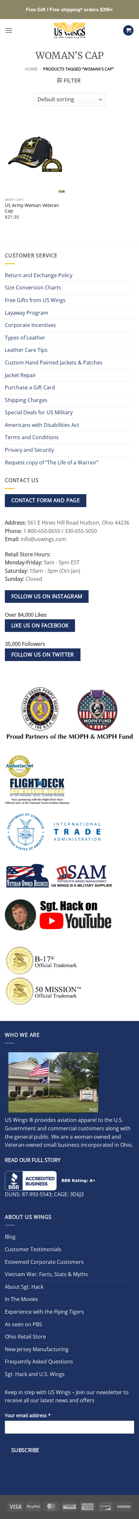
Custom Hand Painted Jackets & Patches (53, 362)
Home (31, 69)
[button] (9, 30)
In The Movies (21, 1299)
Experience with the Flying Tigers (44, 1311)
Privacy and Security (29, 449)
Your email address (28, 1415)
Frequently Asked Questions (39, 1361)
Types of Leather (25, 337)
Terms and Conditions (32, 437)
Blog (10, 1236)
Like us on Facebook (40, 625)
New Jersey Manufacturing (37, 1349)
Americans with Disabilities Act (42, 425)
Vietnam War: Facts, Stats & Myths (46, 1274)
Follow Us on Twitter (42, 654)
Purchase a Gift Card (30, 387)
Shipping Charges (26, 400)
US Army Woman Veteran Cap (32, 208)
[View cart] (128, 30)
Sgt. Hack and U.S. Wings (35, 1374)
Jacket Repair (20, 375)
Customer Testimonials (33, 1249)
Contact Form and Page (45, 500)
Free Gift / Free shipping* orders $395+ (69, 9)
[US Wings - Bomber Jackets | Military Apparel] (69, 30)
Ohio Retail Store (25, 1336)
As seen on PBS (23, 1324)
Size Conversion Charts (33, 287)
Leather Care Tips (26, 349)
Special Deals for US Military (39, 412)
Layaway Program (26, 312)
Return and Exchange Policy (38, 275)
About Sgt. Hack (24, 1286)
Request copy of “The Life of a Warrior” (52, 462)
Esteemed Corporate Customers (44, 1261)
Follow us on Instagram (46, 596)
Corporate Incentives (30, 325)
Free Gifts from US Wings (35, 300)
